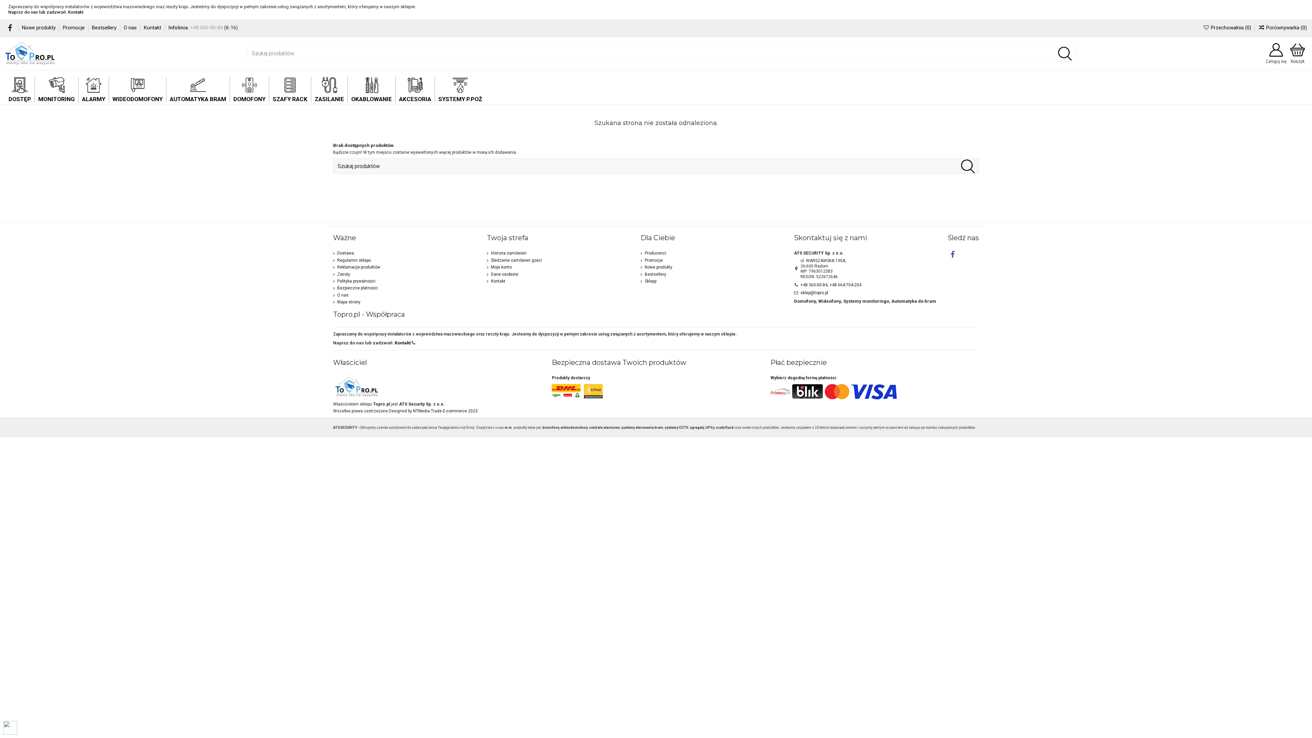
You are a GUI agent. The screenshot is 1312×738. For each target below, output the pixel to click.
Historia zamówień (509, 253)
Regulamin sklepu (354, 260)
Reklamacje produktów (358, 267)
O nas (131, 28)
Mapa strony (348, 302)
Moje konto (501, 267)
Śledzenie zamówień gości (516, 260)
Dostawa (345, 253)
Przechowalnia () (1231, 28)
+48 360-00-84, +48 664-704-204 (831, 285)
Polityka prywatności (356, 281)
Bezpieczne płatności (357, 288)
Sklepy (651, 281)
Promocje (74, 28)
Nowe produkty (39, 28)
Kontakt (75, 12)
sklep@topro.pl (814, 292)
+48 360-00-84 (206, 27)
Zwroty (343, 274)
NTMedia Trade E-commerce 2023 (445, 411)
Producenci (655, 253)
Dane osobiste (504, 274)
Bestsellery (105, 28)
